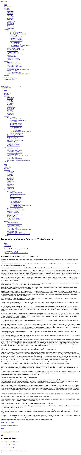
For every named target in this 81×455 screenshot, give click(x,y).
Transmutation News (22, 253)
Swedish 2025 (10, 26)
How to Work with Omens (16, 46)
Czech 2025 (10, 12)
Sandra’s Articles (11, 31)
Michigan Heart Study (12, 62)
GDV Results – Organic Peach (14, 66)
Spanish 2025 (10, 24)
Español (7, 253)
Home (5, 4)
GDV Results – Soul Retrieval (14, 63)
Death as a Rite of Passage (16, 39)
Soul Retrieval (13, 35)
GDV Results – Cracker (13, 65)
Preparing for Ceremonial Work (18, 34)
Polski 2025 (10, 19)
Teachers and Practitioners (13, 58)
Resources (6, 29)
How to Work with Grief (16, 41)
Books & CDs (7, 7)
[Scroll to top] (1, 452)
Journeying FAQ (11, 55)
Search (2, 86)
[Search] (20, 86)
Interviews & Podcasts (12, 51)
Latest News (7, 9)
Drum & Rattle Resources (13, 59)
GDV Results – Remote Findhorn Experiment (18, 73)
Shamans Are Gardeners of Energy (15, 49)
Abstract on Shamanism (16, 32)
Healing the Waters (15, 42)
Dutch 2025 (10, 14)
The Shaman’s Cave (12, 56)
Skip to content (4, 1)
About (5, 5)
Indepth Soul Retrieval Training (15, 53)
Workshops (6, 8)
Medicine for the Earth (15, 38)
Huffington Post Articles (13, 52)
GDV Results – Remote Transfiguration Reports (19, 69)
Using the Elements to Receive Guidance (20, 45)
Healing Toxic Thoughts (16, 44)
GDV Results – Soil (12, 71)
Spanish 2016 (13, 253)
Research (6, 61)
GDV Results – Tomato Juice (14, 72)
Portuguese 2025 (11, 21)
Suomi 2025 (10, 25)
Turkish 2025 (10, 28)
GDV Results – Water (12, 68)
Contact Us (6, 75)
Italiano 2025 (10, 18)
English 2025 (10, 11)
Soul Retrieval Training (16, 36)
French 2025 (10, 15)
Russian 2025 (10, 22)
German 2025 (10, 16)
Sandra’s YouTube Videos (13, 48)
